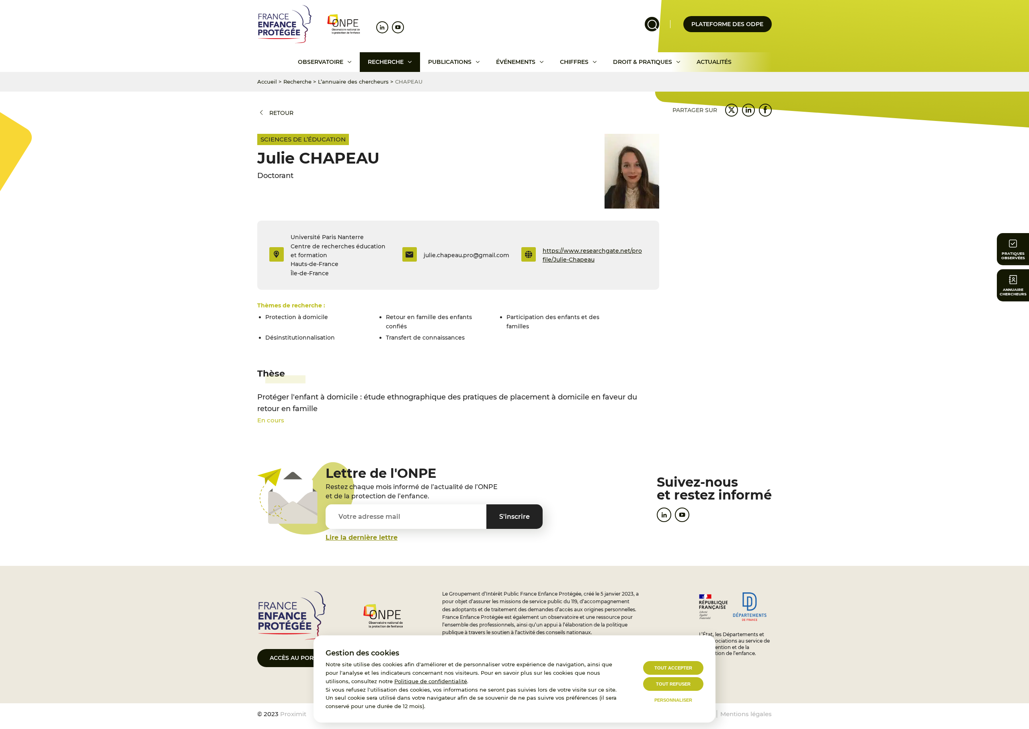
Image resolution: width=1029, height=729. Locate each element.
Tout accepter (673, 668)
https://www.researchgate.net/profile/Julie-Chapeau (592, 255)
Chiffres (574, 62)
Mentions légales (746, 714)
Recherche (386, 62)
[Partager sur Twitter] (732, 110)
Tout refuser (673, 684)
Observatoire (320, 62)
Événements (515, 62)
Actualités (714, 62)
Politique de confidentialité (430, 681)
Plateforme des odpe (727, 24)
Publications (449, 62)
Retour (281, 113)
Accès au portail (298, 657)
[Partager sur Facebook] (765, 110)
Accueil (267, 81)
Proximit (293, 714)
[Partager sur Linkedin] (748, 110)
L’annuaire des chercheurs (353, 81)
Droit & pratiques (642, 62)
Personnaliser (673, 700)
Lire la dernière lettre (362, 537)
